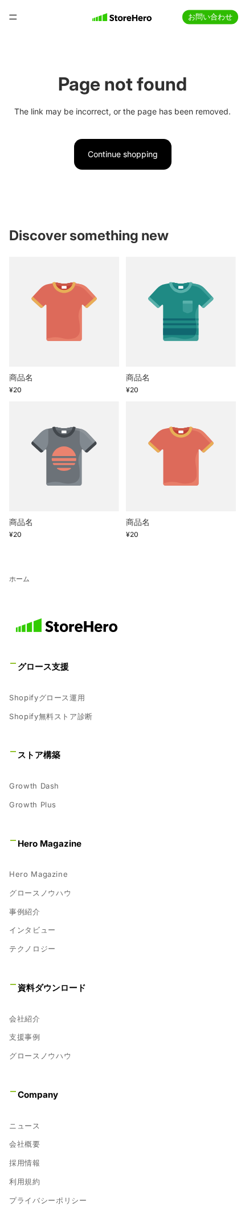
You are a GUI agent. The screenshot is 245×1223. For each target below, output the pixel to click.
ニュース (24, 1125)
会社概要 (24, 1143)
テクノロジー (32, 948)
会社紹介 (24, 1018)
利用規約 (24, 1181)
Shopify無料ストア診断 (51, 716)
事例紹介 (24, 911)
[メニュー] (13, 17)
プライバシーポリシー (48, 1200)
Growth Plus (32, 804)
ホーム (19, 578)
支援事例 (24, 1037)
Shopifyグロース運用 (47, 697)
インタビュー (32, 930)
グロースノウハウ (40, 892)
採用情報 (24, 1162)
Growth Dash (34, 785)
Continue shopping (123, 154)
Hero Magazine (38, 874)
